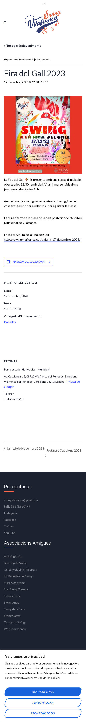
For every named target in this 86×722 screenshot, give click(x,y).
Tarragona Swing (14, 622)
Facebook (10, 519)
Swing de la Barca (15, 609)
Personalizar (43, 702)
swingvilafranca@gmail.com (21, 500)
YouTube (9, 532)
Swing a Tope (12, 596)
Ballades (10, 322)
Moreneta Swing (14, 582)
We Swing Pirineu (15, 629)
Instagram (10, 513)
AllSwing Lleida (13, 556)
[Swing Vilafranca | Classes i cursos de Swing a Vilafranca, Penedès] (43, 22)
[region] (43, 686)
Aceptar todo (43, 691)
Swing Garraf (12, 615)
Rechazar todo (43, 713)
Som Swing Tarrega (16, 589)
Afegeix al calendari (29, 261)
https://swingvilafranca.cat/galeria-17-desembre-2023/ (42, 239)
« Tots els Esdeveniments (22, 45)
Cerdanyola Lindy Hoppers (20, 569)
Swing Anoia (11, 602)
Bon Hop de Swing (15, 563)
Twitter (9, 526)
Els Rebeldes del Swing (18, 576)
